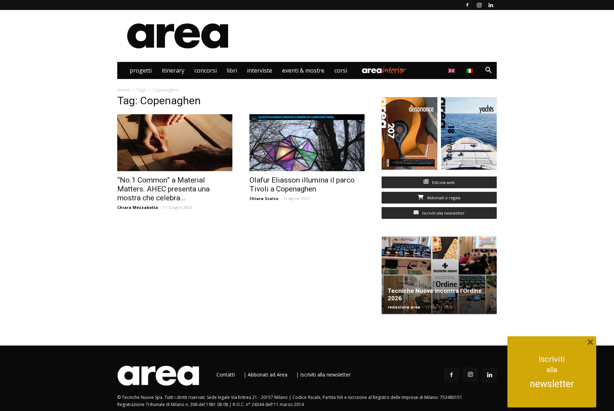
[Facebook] (467, 5)
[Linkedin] (490, 5)
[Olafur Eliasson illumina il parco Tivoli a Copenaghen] (307, 142)
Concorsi (205, 70)
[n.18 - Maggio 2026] (469, 135)
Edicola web (443, 182)
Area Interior (384, 70)
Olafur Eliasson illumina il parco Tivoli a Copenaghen (302, 184)
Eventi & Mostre (303, 70)
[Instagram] (479, 5)
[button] (488, 71)
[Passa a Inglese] (452, 70)
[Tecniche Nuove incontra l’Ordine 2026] (439, 275)
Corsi (340, 70)
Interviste (259, 70)
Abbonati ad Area (267, 374)
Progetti (141, 70)
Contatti (225, 374)
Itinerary (173, 70)
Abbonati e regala (443, 197)
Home (123, 90)
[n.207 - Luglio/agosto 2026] (409, 135)
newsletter (552, 384)
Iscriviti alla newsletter (443, 213)
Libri (232, 70)
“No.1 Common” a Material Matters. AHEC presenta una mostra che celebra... (163, 189)
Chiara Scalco (263, 198)
